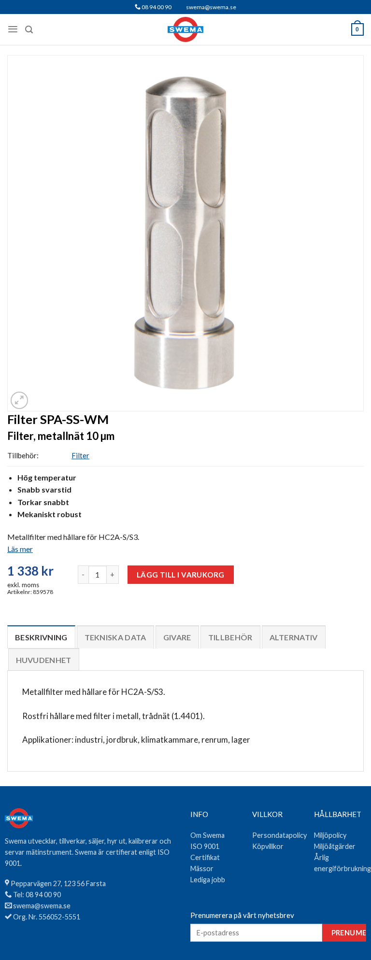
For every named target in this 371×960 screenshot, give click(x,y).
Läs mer (20, 548)
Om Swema (207, 835)
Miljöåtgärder (335, 846)
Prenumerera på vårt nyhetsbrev (242, 915)
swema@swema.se (211, 7)
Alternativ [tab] (294, 637)
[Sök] (29, 29)
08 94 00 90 (156, 7)
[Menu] (12, 29)
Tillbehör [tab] (230, 637)
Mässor (202, 868)
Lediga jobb (207, 879)
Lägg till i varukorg (181, 574)
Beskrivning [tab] (41, 637)
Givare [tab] (177, 637)
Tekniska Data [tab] (115, 637)
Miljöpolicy (330, 835)
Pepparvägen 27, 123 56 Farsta (58, 883)
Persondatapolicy (279, 835)
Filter (80, 455)
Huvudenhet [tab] (43, 659)
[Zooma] (19, 400)
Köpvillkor (268, 846)
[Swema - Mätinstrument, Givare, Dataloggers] (186, 29)
